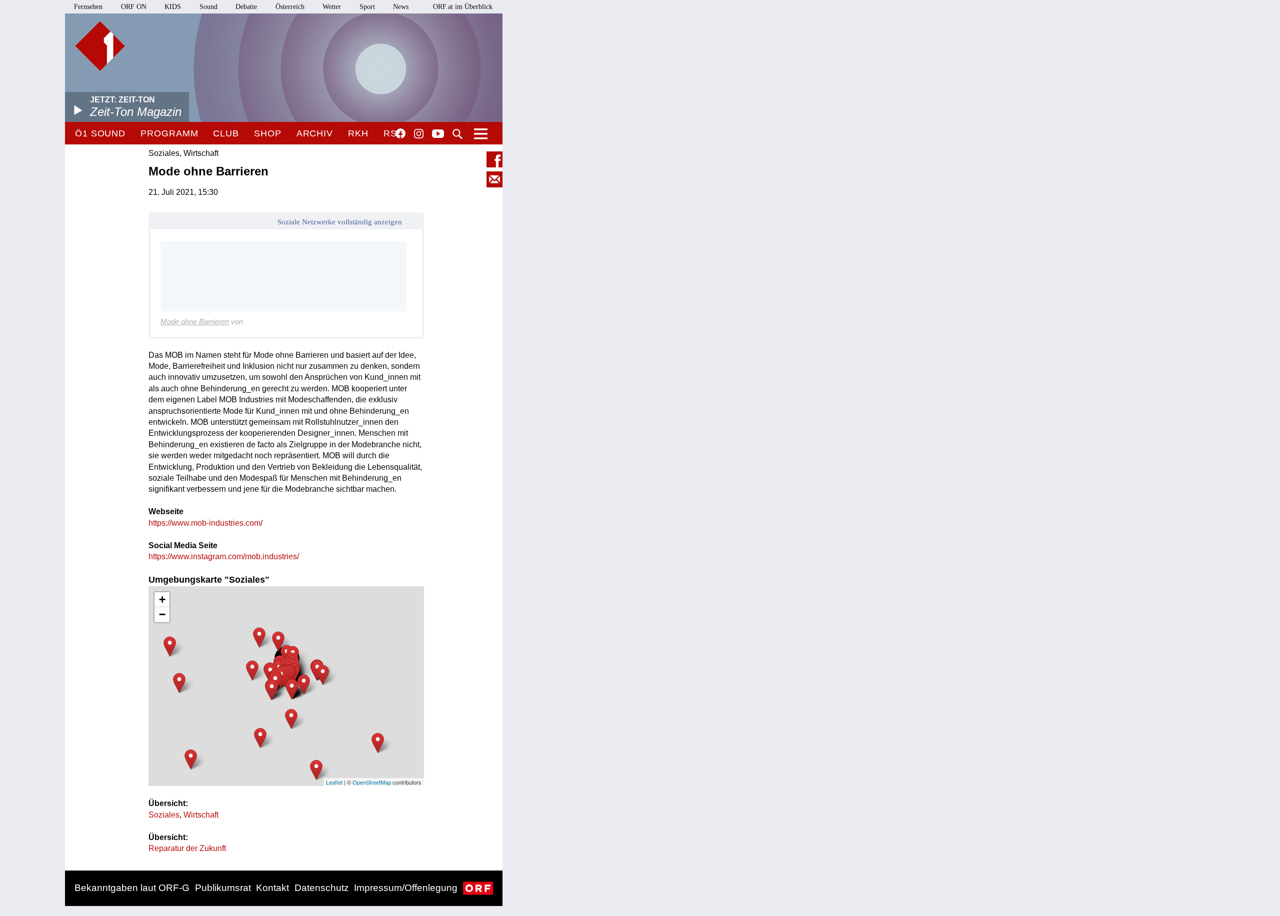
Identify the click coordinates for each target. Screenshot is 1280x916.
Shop (268, 133)
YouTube (438, 134)
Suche (457, 134)
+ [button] (162, 599)
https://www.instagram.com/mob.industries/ (223, 556)
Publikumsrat (223, 888)
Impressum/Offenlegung (406, 888)
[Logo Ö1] (100, 46)
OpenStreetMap (371, 782)
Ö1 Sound (100, 133)
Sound (209, 6)
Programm (169, 133)
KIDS (172, 6)
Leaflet (334, 782)
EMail (494, 179)
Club (226, 133)
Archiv (314, 133)
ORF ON (133, 6)
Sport (367, 6)
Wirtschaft (201, 815)
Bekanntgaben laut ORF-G (132, 888)
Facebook (401, 133)
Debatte (246, 6)
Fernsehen (88, 6)
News (400, 6)
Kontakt (272, 888)
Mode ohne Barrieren (194, 321)
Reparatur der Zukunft (187, 848)
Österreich (290, 6)
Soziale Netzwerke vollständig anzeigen (340, 222)
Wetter (331, 6)
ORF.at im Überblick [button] (462, 6)
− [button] (162, 614)
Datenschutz (321, 888)
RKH (358, 133)
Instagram (419, 134)
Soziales (164, 815)
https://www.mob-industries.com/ (205, 523)
